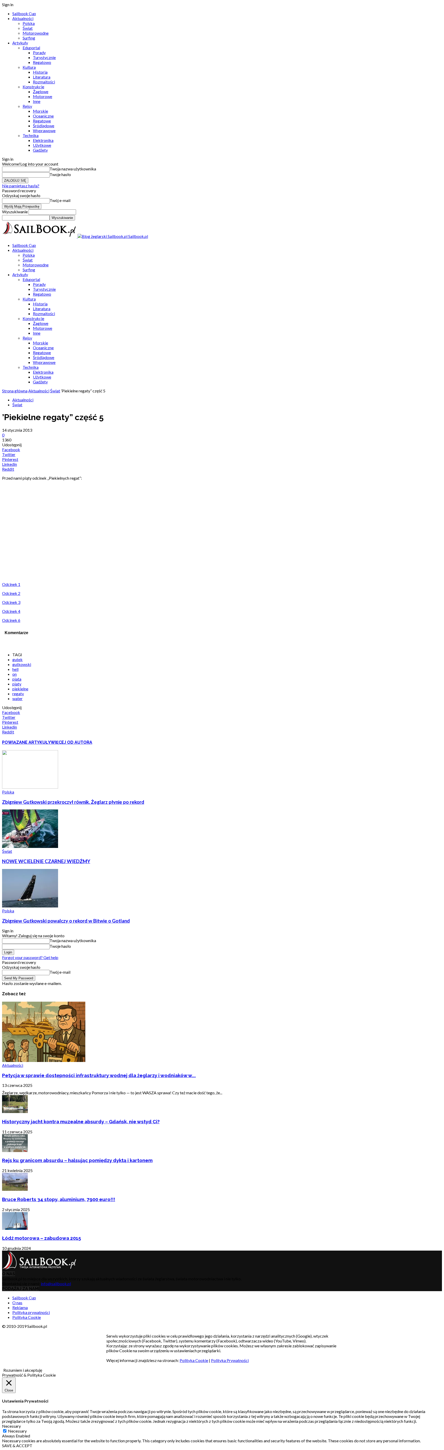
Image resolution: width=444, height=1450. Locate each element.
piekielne (20, 688)
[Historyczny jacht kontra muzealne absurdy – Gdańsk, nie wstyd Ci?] (15, 1111)
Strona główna (14, 390)
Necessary (17, 1430)
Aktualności (22, 18)
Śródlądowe (43, 125)
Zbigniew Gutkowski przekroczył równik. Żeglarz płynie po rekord (73, 802)
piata (16, 678)
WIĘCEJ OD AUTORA (71, 742)
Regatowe (42, 120)
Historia (40, 72)
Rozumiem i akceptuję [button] (22, 1370)
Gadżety (40, 150)
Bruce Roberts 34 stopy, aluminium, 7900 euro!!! (58, 1199)
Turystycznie (44, 57)
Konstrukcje (33, 86)
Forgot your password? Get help (30, 957)
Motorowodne (36, 33)
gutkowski (21, 664)
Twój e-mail (60, 200)
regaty (18, 693)
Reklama (20, 1307)
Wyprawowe (44, 130)
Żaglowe (40, 91)
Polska (29, 23)
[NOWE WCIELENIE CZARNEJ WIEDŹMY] (30, 846)
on (14, 674)
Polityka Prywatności (230, 1360)
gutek (17, 659)
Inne (36, 101)
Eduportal (31, 47)
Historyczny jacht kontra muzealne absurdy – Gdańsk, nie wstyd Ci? (81, 1121)
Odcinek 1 (11, 584)
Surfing (29, 37)
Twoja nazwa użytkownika (73, 168)
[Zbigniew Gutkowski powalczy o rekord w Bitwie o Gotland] (30, 905)
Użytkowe (42, 145)
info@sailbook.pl (56, 1283)
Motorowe (42, 96)
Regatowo (42, 62)
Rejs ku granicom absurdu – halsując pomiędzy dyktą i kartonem (77, 1160)
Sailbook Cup (24, 13)
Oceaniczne (43, 115)
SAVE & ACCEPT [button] (17, 1445)
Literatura (41, 76)
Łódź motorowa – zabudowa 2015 (41, 1238)
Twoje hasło (60, 174)
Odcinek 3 (11, 602)
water (17, 698)
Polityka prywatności (31, 1312)
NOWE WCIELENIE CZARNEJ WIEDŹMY (46, 861)
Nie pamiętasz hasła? (20, 185)
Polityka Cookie (26, 1317)
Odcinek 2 (11, 593)
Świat (28, 28)
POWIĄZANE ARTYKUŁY (26, 742)
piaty (16, 683)
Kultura (29, 67)
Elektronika (43, 140)
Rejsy (27, 106)
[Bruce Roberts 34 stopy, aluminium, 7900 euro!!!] (15, 1189)
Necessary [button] (11, 1426)
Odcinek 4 (11, 611)
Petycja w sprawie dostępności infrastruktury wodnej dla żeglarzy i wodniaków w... (99, 1075)
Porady (39, 52)
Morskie (40, 111)
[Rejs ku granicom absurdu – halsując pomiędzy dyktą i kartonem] (15, 1150)
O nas (17, 1302)
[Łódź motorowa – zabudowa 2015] (15, 1228)
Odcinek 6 (11, 620)
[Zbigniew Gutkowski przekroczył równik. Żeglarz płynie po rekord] (30, 787)
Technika (31, 135)
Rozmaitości (44, 81)
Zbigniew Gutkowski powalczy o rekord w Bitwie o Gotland (66, 921)
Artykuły (20, 42)
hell (15, 669)
